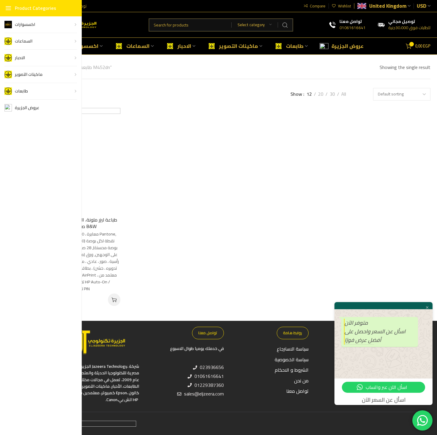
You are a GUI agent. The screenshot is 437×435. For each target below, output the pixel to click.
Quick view (109, 147)
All (343, 94)
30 (332, 94)
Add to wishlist (109, 118)
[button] (114, 299)
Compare (109, 133)
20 (320, 94)
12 (309, 94)
